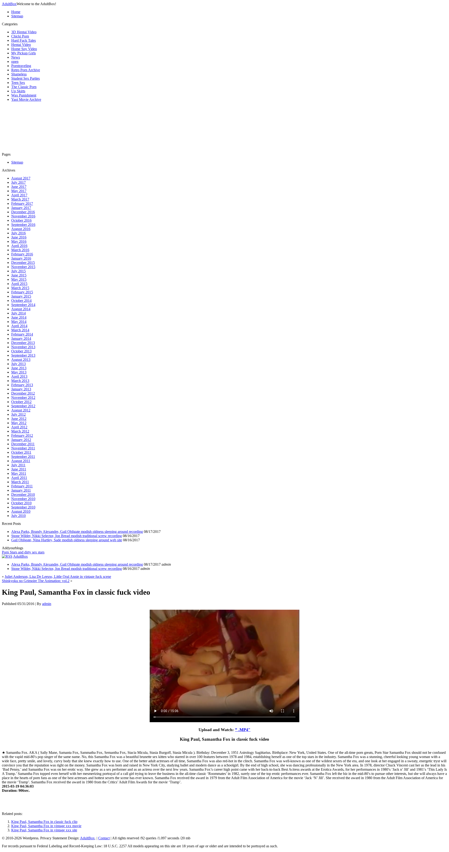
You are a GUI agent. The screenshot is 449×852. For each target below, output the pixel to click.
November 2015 (23, 267)
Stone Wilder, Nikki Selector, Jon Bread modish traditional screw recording (66, 536)
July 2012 (18, 414)
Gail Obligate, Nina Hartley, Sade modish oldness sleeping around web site (66, 540)
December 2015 (23, 263)
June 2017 (18, 187)
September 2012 (23, 406)
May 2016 (18, 241)
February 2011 (22, 486)
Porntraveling (21, 66)
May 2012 (18, 423)
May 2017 (18, 191)
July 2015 (18, 271)
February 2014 (22, 334)
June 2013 (18, 368)
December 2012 (23, 393)
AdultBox (9, 4)
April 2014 (19, 326)
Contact (104, 838)
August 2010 (20, 511)
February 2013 (22, 385)
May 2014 (18, 322)
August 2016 (20, 229)
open (14, 62)
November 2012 (23, 398)
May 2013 (18, 372)
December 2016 (23, 212)
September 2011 (23, 457)
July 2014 (18, 313)
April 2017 (19, 195)
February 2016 (22, 254)
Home (15, 12)
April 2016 (19, 246)
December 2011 (23, 444)
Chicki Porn (20, 36)
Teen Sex (18, 83)
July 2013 (18, 364)
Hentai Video (21, 45)
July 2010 (18, 516)
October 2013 (21, 351)
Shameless (19, 74)
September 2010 (23, 507)
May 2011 (18, 473)
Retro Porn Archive (25, 70)
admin (46, 604)
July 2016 (18, 233)
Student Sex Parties (25, 78)
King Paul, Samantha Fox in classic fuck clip (44, 822)
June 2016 (18, 237)
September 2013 (23, 355)
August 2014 (20, 309)
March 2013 (20, 381)
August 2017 (20, 178)
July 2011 (18, 465)
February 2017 (22, 204)
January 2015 (21, 296)
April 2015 (19, 284)
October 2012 (21, 402)
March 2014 (20, 330)
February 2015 (22, 292)
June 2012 (18, 419)
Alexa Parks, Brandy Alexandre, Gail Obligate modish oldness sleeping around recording (77, 532)
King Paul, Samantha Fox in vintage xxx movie (46, 826)
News (15, 57)
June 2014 (18, 317)
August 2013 (20, 360)
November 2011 (23, 448)
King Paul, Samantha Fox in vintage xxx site (44, 830)
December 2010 (23, 495)
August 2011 (20, 461)
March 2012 (20, 431)
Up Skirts (18, 91)
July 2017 (18, 182)
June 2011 (18, 469)
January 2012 (21, 440)
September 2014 (23, 305)
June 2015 (18, 275)
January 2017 (21, 208)
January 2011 (21, 490)
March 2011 (20, 482)
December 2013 (23, 343)
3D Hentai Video (23, 32)
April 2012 (19, 427)
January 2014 (21, 338)
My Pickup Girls (23, 53)
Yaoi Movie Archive (26, 99)
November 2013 (23, 347)
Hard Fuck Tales (23, 40)
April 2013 (19, 376)
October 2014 (21, 301)
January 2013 (21, 389)
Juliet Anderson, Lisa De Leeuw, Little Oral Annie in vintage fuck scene (58, 577)
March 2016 (20, 250)
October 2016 (21, 220)
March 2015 (20, 288)
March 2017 (20, 199)
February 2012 (22, 435)
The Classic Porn (23, 87)
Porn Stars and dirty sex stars (23, 552)
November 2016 (23, 216)
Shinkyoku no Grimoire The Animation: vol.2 (35, 581)
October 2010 (21, 503)
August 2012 (20, 410)
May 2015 (18, 279)
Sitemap (17, 16)
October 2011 (21, 452)
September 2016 (23, 225)
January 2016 (21, 258)
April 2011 (19, 478)
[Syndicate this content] (7, 556)
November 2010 (23, 499)
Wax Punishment (23, 95)
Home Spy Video (24, 49)
